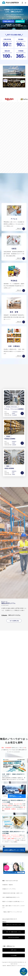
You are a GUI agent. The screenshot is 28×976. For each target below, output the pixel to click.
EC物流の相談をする (8, 21)
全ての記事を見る (14, 620)
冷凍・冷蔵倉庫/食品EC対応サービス (10, 897)
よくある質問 (14, 955)
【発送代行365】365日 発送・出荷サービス (12, 893)
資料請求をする (20, 21)
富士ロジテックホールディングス (14, 924)
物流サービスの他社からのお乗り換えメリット (13, 901)
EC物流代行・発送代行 (7, 884)
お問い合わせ (14, 950)
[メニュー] (25, 2)
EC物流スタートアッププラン (9, 889)
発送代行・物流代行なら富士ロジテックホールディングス (14, 965)
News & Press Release (13, 937)
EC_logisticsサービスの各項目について (14, 140)
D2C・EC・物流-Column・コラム (13, 931)
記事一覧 (20, 729)
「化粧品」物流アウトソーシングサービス (12, 912)
